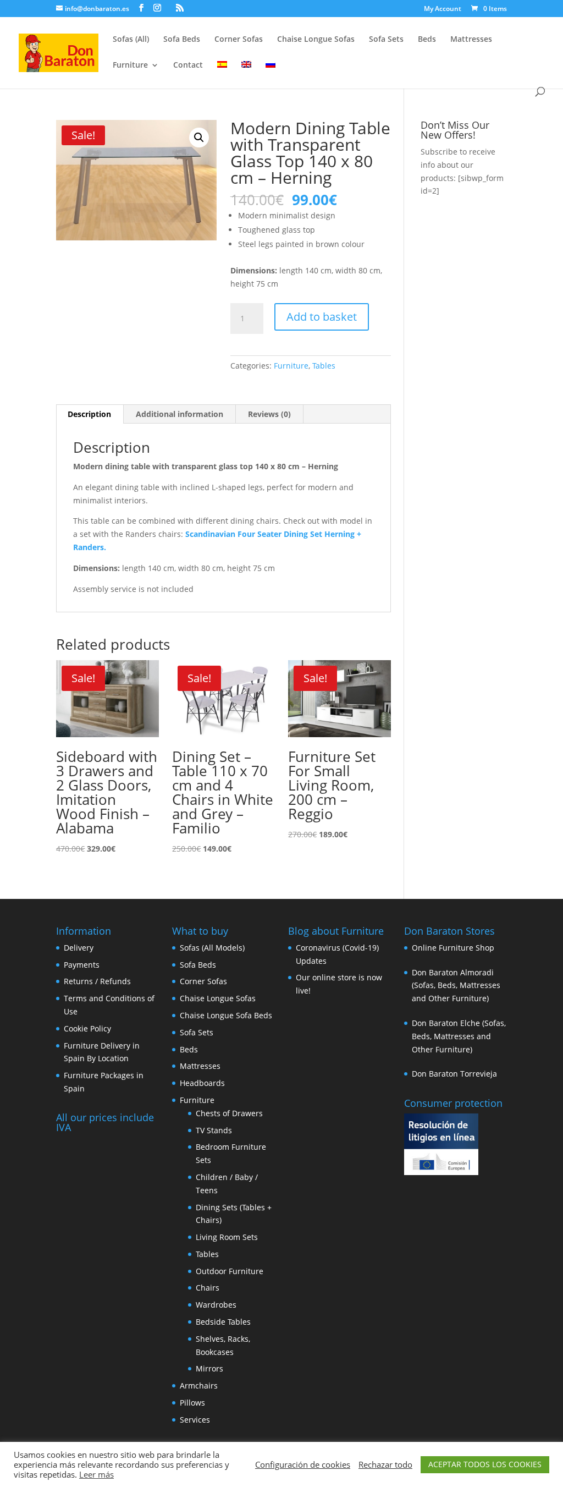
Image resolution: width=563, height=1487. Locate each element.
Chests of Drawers (229, 1113)
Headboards (202, 1083)
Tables (323, 365)
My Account (442, 9)
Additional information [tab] (179, 414)
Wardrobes (216, 1304)
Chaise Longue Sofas (316, 39)
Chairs (207, 1287)
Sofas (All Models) (212, 947)
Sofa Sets (386, 39)
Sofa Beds (181, 39)
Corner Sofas (238, 39)
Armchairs (199, 1385)
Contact (188, 65)
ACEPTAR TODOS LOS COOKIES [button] (485, 1464)
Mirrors (209, 1368)
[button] (199, 137)
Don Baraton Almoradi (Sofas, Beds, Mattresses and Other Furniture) (456, 985)
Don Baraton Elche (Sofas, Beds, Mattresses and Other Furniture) (459, 1036)
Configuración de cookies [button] (302, 1464)
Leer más (96, 1474)
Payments (82, 964)
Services (195, 1419)
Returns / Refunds (97, 981)
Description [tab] (89, 414)
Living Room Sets (227, 1237)
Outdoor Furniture (229, 1271)
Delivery (78, 947)
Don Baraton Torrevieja (454, 1073)
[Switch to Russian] (270, 74)
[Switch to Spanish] (222, 74)
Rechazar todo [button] (385, 1464)
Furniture (130, 65)
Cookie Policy (87, 1028)
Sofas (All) (131, 39)
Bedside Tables (223, 1321)
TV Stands (214, 1130)
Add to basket (321, 316)
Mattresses (471, 39)
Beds (427, 39)
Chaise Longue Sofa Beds (226, 1015)
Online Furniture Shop (453, 947)
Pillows (192, 1402)
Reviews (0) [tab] (269, 414)
